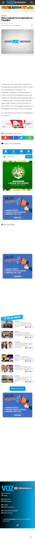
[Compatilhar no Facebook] (13, 138)
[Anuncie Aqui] (17, 207)
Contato (5, 505)
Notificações (7, 501)
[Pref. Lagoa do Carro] (17, 175)
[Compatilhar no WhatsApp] (30, 138)
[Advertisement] (16, 70)
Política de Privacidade (10, 511)
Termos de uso (8, 513)
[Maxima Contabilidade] (17, 124)
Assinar (28, 156)
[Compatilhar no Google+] (5, 138)
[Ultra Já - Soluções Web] (17, 525)
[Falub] (17, 7)
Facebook (6, 153)
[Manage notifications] (30, 537)
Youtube (21, 153)
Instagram (13, 153)
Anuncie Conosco (8, 507)
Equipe (5, 495)
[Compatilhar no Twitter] (22, 138)
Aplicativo (29, 153)
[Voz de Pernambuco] (16, 2)
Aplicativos (6, 499)
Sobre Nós (6, 493)
